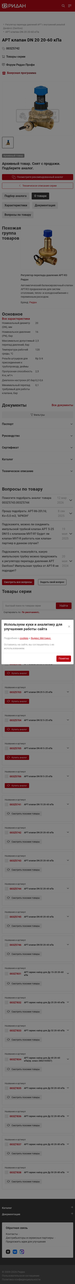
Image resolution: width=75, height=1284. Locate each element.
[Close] (69, 627)
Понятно (64, 658)
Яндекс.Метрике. (41, 638)
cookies (24, 638)
